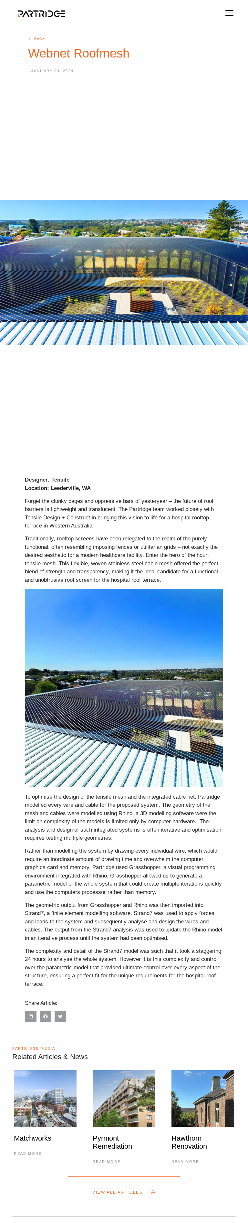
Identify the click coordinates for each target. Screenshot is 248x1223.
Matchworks (32, 1138)
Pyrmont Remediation (112, 1142)
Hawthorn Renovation (189, 1142)
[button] (229, 14)
